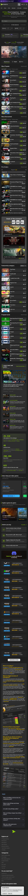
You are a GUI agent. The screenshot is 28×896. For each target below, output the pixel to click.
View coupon (6, 565)
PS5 (14, 439)
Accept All (5, 893)
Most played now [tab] (24, 24)
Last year (9, 69)
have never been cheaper (11, 470)
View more (13, 262)
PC (12, 439)
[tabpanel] (14, 52)
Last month (3, 69)
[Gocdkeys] (4, 4)
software (9, 440)
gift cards (13, 440)
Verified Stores (7, 43)
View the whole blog (20, 366)
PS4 (15, 439)
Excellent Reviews (20, 43)
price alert (20, 470)
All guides (23, 524)
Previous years (15, 69)
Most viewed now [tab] (15, 24)
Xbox (18, 439)
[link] (14, 72)
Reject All (10, 893)
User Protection (13, 43)
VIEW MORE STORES (14, 659)
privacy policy (15, 890)
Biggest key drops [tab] (6, 24)
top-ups (18, 440)
